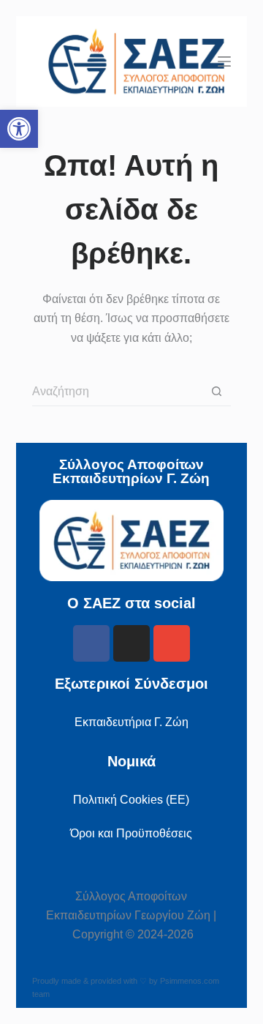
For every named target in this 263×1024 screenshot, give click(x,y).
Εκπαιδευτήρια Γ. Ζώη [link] (131, 722)
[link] (19, 129)
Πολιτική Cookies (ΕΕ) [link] (131, 799)
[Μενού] (224, 61)
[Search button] (216, 391)
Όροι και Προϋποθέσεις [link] (131, 833)
